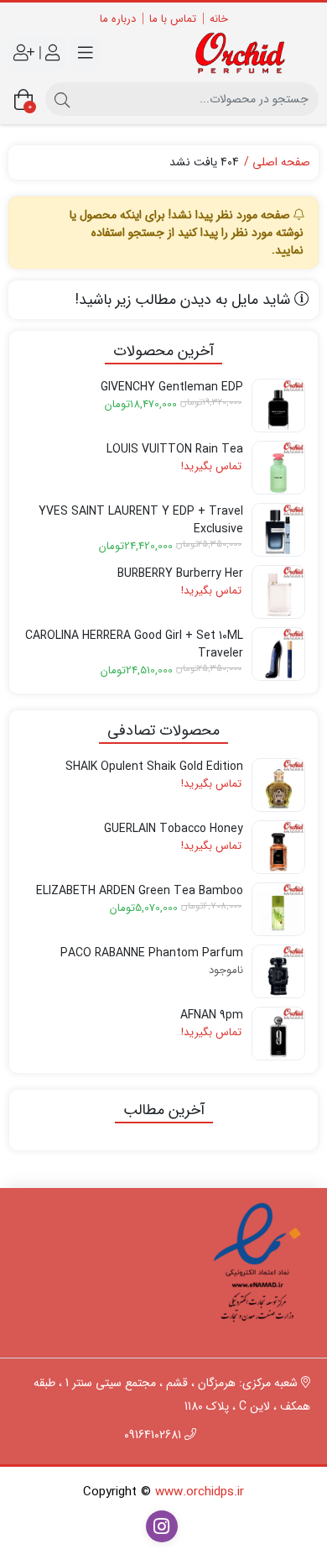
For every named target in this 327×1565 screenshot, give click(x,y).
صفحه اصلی (281, 162)
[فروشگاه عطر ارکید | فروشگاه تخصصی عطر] (245, 53)
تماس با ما (172, 19)
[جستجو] (62, 99)
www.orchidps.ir (199, 1492)
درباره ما (118, 19)
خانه (219, 19)
